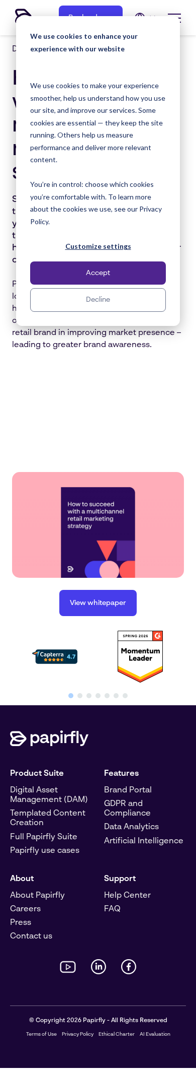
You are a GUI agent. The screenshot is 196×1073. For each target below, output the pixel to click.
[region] (98, 662)
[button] (70, 695)
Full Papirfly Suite (43, 837)
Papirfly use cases (44, 851)
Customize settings (98, 246)
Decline (98, 299)
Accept (98, 273)
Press (20, 923)
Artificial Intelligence (143, 841)
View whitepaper (98, 603)
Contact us (31, 936)
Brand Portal (128, 790)
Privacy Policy (77, 1034)
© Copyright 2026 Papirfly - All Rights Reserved (98, 1021)
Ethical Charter (117, 1034)
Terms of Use (41, 1034)
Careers (25, 909)
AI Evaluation (155, 1034)
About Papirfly (37, 896)
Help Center (127, 896)
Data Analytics (131, 827)
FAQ (112, 909)
